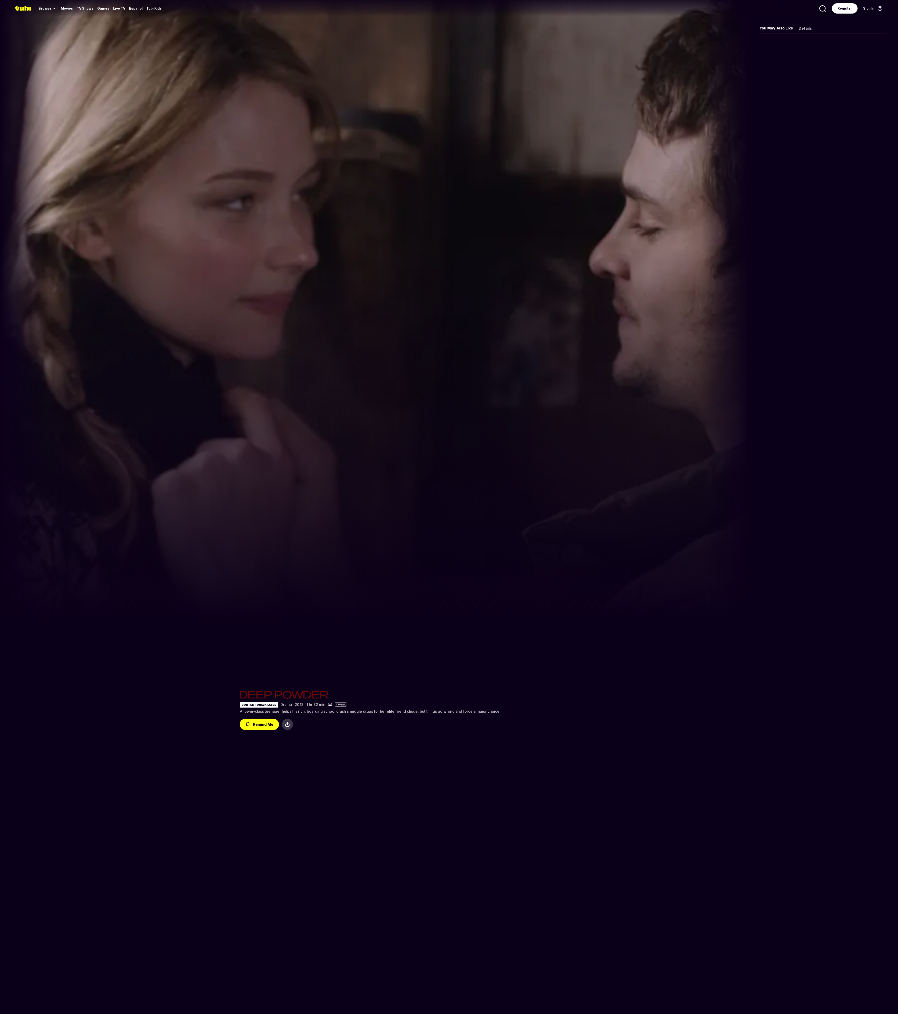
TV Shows (85, 8)
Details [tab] (805, 28)
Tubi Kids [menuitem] (154, 8)
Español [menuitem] (136, 8)
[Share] (287, 724)
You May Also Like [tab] (776, 28)
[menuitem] (48, 8)
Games (103, 8)
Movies (67, 8)
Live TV (119, 8)
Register (844, 8)
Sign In (868, 8)
